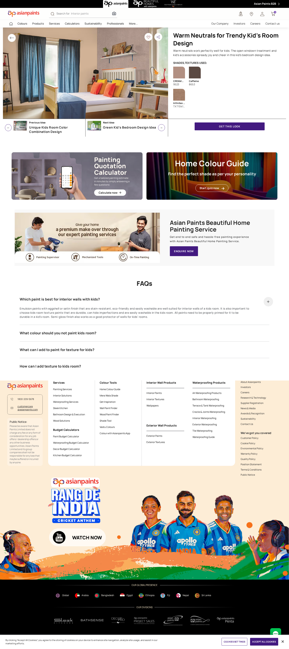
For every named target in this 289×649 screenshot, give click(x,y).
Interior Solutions (62, 395)
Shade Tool (105, 420)
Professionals (115, 23)
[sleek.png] (63, 620)
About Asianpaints (251, 382)
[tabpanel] (85, 73)
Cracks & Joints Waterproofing (208, 412)
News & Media (248, 408)
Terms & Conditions (251, 469)
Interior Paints (154, 393)
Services (54, 23)
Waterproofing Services (65, 402)
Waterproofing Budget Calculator (71, 442)
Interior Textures (155, 399)
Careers (255, 23)
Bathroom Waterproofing (205, 399)
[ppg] (173, 620)
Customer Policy (249, 438)
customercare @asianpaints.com (27, 408)
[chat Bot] (275, 633)
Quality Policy (248, 459)
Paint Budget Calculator (66, 436)
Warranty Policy (249, 453)
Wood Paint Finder (109, 414)
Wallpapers (152, 405)
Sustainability (93, 23)
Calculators (72, 23)
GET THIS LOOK (229, 126)
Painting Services (62, 389)
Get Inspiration (108, 402)
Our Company (219, 23)
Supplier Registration (252, 403)
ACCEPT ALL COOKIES (264, 641)
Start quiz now (209, 188)
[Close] (282, 641)
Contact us (272, 23)
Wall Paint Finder (108, 408)
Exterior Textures (155, 442)
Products (38, 23)
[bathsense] (92, 620)
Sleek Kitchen (60, 408)
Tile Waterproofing (202, 430)
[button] (262, 14)
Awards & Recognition (252, 413)
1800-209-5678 (25, 399)
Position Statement (251, 464)
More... (133, 23)
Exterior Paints (154, 436)
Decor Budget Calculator (66, 449)
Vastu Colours (107, 427)
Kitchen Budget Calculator (67, 455)
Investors (239, 23)
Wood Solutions (61, 420)
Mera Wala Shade (109, 395)
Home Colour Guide (110, 389)
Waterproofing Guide (203, 437)
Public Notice (248, 474)
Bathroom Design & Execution (69, 414)
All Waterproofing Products (206, 393)
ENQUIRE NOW (184, 251)
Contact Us (247, 424)
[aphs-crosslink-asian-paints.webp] (87, 238)
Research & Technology (253, 397)
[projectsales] (144, 620)
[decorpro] (118, 620)
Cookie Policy (248, 443)
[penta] (226, 620)
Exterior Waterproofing (204, 424)
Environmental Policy (252, 448)
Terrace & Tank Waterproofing (208, 405)
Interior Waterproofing (204, 418)
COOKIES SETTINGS (234, 641)
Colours (22, 23)
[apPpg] (200, 620)
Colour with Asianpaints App (115, 433)
